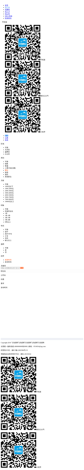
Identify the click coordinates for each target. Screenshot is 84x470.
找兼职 (7, 9)
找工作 (7, 7)
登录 (6, 140)
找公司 (7, 14)
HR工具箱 (8, 16)
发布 (6, 136)
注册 (6, 138)
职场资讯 (8, 18)
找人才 (7, 12)
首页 (6, 5)
